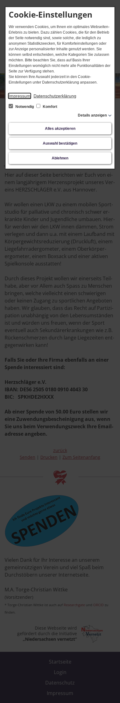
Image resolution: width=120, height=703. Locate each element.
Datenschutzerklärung (55, 95)
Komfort (49, 107)
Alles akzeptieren (60, 128)
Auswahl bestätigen (60, 143)
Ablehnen (60, 158)
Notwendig (24, 107)
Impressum (19, 95)
